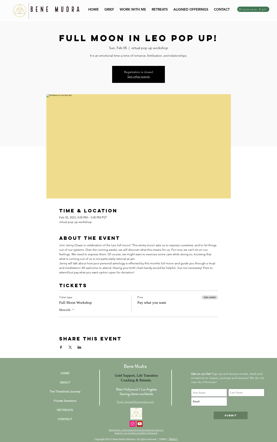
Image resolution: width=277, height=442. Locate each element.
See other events (138, 76)
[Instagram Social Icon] (132, 424)
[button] (133, 9)
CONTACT (65, 419)
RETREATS (65, 410)
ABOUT (65, 382)
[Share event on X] (70, 347)
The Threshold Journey (65, 391)
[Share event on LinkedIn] (79, 347)
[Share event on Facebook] (61, 347)
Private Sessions (65, 401)
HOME (65, 373)
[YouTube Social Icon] (140, 424)
